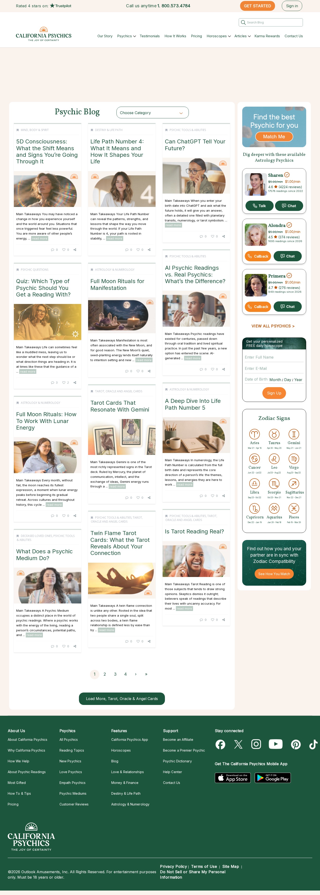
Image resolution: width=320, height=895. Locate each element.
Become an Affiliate (178, 739)
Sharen (275, 175)
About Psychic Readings (27, 772)
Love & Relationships (127, 772)
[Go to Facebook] (221, 744)
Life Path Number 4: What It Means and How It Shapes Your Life (117, 151)
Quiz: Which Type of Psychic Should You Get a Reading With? (43, 288)
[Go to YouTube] (276, 744)
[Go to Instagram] (256, 744)
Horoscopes (217, 36)
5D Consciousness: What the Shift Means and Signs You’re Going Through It (47, 151)
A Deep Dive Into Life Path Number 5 (193, 404)
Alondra (277, 225)
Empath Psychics (73, 783)
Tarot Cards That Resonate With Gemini (119, 406)
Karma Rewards (267, 36)
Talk (260, 206)
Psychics (124, 36)
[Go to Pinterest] (295, 744)
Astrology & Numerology (114, 270)
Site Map (230, 866)
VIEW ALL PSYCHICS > (273, 326)
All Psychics (69, 739)
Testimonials (150, 36)
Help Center (172, 772)
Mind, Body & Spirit (35, 130)
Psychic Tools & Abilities (188, 130)
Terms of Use (204, 866)
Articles (240, 36)
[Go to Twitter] (238, 744)
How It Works (175, 36)
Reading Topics (72, 750)
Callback (261, 256)
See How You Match (274, 574)
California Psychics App (129, 739)
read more (39, 238)
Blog (114, 761)
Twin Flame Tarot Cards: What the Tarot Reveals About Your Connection (120, 543)
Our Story (104, 36)
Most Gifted (17, 783)
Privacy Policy (173, 866)
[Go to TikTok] (312, 744)
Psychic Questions (34, 270)
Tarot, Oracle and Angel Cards (118, 391)
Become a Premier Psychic (184, 750)
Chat (289, 206)
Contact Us (294, 36)
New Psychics (70, 761)
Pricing (196, 36)
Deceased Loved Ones (36, 536)
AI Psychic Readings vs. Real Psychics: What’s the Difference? (195, 274)
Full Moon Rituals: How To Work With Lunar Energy (46, 421)
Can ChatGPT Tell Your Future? (195, 144)
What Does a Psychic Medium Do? (44, 554)
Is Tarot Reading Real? (194, 531)
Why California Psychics (26, 750)
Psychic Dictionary (177, 761)
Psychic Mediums (73, 793)
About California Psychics (27, 739)
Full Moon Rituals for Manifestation (117, 284)
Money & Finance (124, 783)
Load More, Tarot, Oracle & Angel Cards (122, 698)
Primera (277, 276)
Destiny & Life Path (109, 130)
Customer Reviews (74, 804)
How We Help (18, 761)
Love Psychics (71, 772)
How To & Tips (19, 793)
